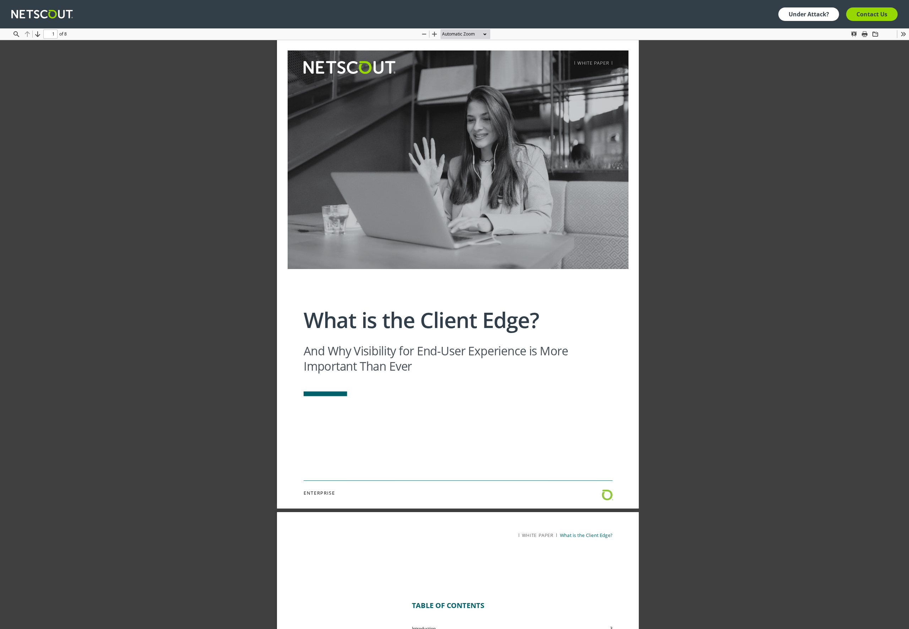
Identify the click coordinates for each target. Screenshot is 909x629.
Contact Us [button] (871, 14)
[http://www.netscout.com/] (349, 67)
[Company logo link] (44, 14)
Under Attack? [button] (809, 14)
